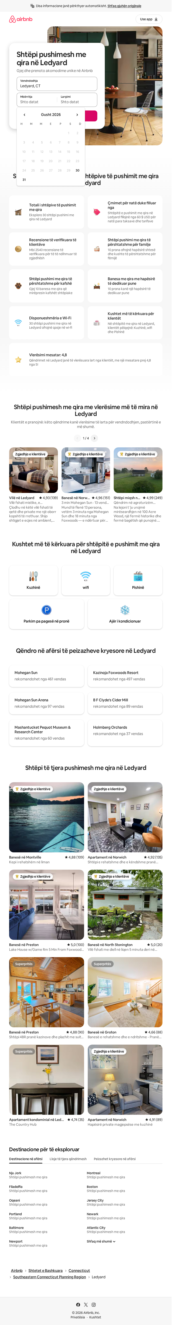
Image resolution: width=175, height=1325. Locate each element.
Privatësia (78, 1317)
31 (24, 180)
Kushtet (95, 1317)
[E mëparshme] (77, 438)
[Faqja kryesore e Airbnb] (20, 19)
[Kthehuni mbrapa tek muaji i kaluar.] (24, 114)
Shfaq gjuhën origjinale (124, 6)
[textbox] (36, 102)
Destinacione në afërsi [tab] (25, 1159)
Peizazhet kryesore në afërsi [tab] (115, 1159)
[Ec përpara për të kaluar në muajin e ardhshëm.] (77, 114)
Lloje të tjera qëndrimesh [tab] (68, 1159)
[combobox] (57, 86)
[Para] (94, 438)
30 (78, 170)
